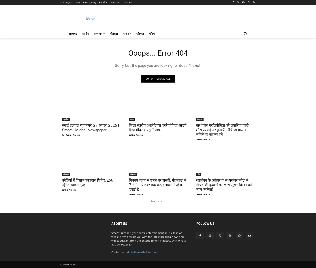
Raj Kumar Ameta (71, 134)
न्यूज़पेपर (66, 119)
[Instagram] (248, 3)
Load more (156, 201)
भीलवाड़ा (199, 119)
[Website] (229, 235)
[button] (245, 33)
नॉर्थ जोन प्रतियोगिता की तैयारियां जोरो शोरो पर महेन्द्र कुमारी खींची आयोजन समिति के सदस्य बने (222, 130)
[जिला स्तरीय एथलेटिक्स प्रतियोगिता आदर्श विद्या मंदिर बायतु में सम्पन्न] (158, 106)
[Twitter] (238, 3)
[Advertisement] (188, 18)
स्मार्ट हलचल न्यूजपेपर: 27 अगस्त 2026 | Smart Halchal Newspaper (90, 127)
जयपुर (132, 119)
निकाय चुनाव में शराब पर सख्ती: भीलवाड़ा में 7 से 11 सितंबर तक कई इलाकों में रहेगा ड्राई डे (157, 185)
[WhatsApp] (253, 3)
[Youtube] (243, 3)
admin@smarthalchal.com (142, 252)
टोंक (198, 174)
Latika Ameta (136, 134)
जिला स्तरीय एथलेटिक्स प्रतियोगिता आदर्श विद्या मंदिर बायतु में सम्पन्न (158, 127)
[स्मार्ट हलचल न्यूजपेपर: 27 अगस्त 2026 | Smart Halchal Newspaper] (91, 106)
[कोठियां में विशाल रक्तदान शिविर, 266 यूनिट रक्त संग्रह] (91, 161)
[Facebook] (233, 3)
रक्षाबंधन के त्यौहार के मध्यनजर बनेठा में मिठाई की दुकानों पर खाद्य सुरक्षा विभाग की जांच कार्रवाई (224, 185)
